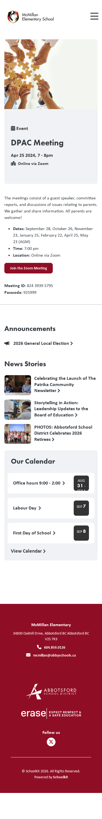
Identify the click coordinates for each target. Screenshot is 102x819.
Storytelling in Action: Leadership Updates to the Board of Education (61, 409)
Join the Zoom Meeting (25, 269)
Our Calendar (33, 461)
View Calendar (27, 550)
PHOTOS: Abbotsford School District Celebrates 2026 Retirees (63, 433)
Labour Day (25, 508)
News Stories (25, 363)
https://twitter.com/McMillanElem (51, 742)
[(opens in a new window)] (51, 691)
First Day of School (32, 533)
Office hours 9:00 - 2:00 (37, 483)
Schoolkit (60, 776)
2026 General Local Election (41, 343)
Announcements (29, 328)
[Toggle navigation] (94, 16)
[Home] (35, 16)
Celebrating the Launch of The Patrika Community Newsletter (65, 384)
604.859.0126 (54, 647)
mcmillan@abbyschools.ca (54, 655)
